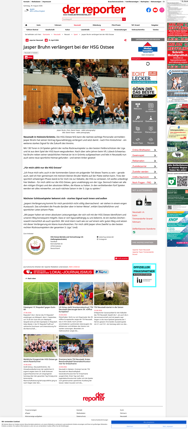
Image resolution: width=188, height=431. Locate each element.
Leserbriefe (85, 30)
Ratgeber (154, 25)
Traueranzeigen (31, 410)
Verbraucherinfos (138, 30)
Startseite (46, 34)
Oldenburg (97, 25)
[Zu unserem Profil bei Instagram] (161, 10)
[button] (163, 1)
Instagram (103, 239)
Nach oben (31, 278)
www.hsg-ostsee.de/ (106, 237)
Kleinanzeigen (156, 1)
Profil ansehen (122, 258)
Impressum (46, 1)
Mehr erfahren (74, 267)
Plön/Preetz (116, 25)
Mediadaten (36, 1)
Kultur (67, 30)
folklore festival (32, 30)
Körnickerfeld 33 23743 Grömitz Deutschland (56, 246)
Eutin (39, 25)
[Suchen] (124, 19)
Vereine (156, 30)
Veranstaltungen (120, 30)
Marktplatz (145, 1)
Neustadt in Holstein (31, 53)
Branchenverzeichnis (115, 1)
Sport (103, 30)
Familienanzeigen (132, 1)
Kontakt (27, 1)
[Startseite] (26, 25)
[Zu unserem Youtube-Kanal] (155, 10)
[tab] (28, 57)
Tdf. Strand (135, 25)
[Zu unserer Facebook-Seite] (148, 10)
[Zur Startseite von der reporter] (94, 10)
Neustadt (77, 25)
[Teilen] (125, 40)
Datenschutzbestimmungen (99, 420)
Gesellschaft (50, 30)
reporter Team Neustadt (141, 251)
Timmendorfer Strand (142, 220)
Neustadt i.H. (138, 213)
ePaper (27, 413)
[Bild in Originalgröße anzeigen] (76, 94)
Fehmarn (58, 25)
